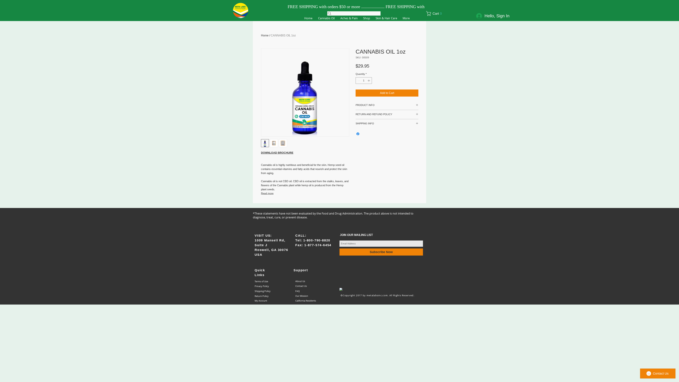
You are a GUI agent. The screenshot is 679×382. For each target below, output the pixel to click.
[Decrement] (358, 80)
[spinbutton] (364, 80)
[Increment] (369, 80)
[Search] (354, 13)
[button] (436, 13)
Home (265, 35)
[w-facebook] (341, 289)
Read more (267, 193)
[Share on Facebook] (358, 134)
